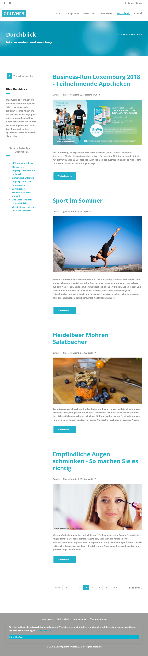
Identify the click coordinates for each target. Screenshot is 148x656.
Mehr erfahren (44, 630)
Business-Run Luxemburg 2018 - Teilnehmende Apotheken (96, 80)
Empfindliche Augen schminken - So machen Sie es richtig (95, 461)
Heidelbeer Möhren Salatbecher (81, 338)
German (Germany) (136, 3)
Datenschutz (63, 619)
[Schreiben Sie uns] (10, 3)
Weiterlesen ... (65, 176)
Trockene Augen (98, 619)
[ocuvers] (14, 13)
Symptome (72, 13)
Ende (114, 587)
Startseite (123, 34)
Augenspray (80, 619)
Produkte (106, 13)
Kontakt (139, 13)
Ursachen (90, 13)
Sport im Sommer (78, 200)
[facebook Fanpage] (4, 3)
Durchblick (123, 13)
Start (59, 13)
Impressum (47, 619)
